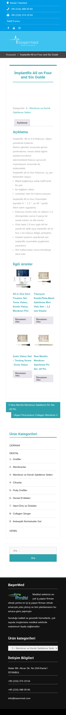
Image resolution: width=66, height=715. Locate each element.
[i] (19, 28)
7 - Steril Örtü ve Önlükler (23, 505)
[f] (8, 28)
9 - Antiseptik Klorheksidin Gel (25, 521)
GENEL (13, 530)
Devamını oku (20, 320)
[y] (14, 28)
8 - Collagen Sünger (20, 513)
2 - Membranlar (17, 467)
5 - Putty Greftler (18, 490)
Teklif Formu (13, 21)
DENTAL (14, 453)
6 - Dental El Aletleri (19, 498)
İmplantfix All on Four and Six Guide (33, 75)
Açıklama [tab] (22, 122)
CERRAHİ (14, 445)
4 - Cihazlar (15, 482)
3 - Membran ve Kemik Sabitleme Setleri (31, 474)
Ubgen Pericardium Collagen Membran (35, 415)
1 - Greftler (15, 459)
